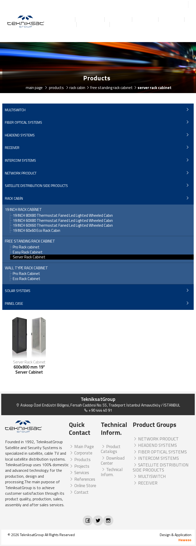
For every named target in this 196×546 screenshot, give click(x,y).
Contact (123, 24)
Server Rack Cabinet (29, 257)
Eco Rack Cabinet (26, 279)
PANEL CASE (14, 303)
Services (171, 19)
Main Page (60, 19)
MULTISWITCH (15, 109)
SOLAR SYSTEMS (17, 290)
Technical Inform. (111, 472)
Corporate (90, 19)
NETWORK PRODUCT (20, 173)
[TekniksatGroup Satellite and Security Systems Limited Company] (26, 21)
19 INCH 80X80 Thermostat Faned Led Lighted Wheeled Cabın (63, 215)
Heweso (184, 539)
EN (192, 5)
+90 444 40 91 (100, 410)
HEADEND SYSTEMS (20, 135)
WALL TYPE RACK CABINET (26, 268)
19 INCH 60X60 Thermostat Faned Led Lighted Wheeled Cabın (63, 225)
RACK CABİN (14, 198)
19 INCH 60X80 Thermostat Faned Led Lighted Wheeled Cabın (63, 220)
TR (183, 5)
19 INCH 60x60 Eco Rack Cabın (36, 230)
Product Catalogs (110, 449)
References (60, 24)
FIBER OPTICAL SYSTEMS (23, 122)
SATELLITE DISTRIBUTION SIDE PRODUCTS (36, 185)
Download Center (113, 460)
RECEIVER (12, 147)
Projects (145, 19)
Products (119, 19)
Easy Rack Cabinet (28, 252)
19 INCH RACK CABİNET (23, 209)
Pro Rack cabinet (26, 247)
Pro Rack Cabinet (26, 273)
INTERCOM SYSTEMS (20, 160)
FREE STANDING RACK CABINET (30, 241)
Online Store (93, 24)
